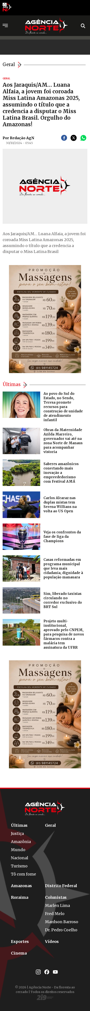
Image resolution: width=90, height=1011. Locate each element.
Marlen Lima (57, 905)
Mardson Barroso (61, 921)
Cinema (19, 953)
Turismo (19, 865)
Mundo (18, 849)
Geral (50, 825)
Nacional (19, 857)
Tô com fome (23, 874)
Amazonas (21, 885)
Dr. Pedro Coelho (61, 929)
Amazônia (21, 841)
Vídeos (52, 941)
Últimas (19, 825)
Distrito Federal (61, 885)
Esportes (20, 941)
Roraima (19, 897)
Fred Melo (54, 913)
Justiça (17, 833)
